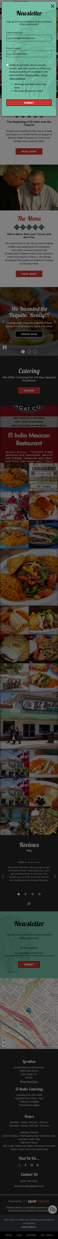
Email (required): (14, 32)
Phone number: (13, 48)
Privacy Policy (32, 75)
